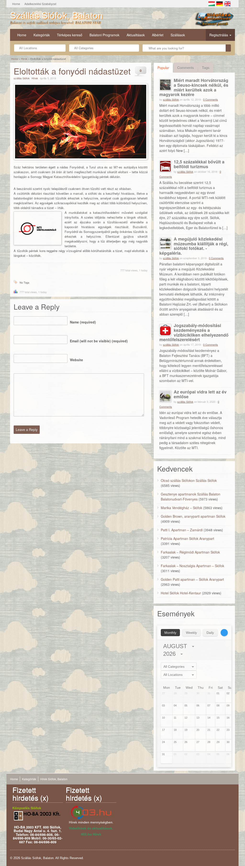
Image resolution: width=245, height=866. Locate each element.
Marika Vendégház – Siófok (181, 507)
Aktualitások (136, 34)
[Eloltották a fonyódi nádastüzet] (81, 121)
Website (76, 359)
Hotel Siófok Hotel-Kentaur (181, 593)
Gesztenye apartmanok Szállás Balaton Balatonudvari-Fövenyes (190, 496)
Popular (163, 67)
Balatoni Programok (104, 34)
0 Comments (210, 99)
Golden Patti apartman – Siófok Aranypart (192, 579)
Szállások (178, 34)
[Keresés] (228, 48)
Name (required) (83, 322)
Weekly (191, 633)
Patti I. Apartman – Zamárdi (182, 529)
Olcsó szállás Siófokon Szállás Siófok (189, 480)
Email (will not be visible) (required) (99, 341)
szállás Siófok (22, 78)
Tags (205, 67)
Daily (210, 633)
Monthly (170, 633)
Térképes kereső (69, 34)
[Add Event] (224, 632)
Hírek (24, 59)
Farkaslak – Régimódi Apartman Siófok (190, 552)
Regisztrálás (219, 34)
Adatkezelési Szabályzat (40, 4)
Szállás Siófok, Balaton (56, 14)
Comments (185, 67)
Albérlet (157, 34)
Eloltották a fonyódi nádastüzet (72, 71)
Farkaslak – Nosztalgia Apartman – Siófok (192, 565)
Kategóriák (41, 34)
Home (16, 4)
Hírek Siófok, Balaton (53, 779)
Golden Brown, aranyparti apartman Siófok (193, 516)
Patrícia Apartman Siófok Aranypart (187, 538)
